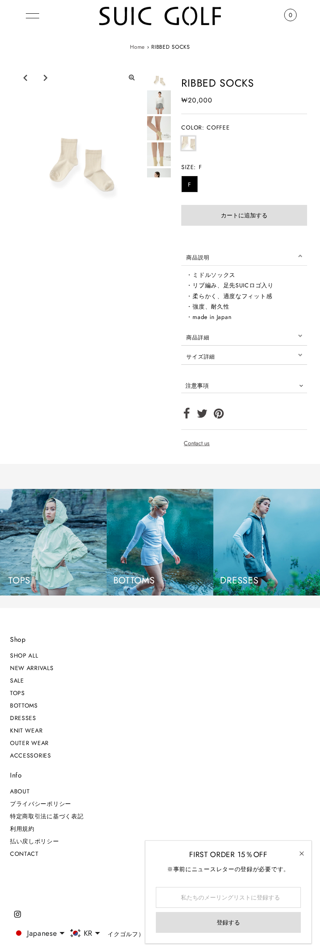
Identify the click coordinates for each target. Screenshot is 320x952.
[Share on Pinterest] (219, 415)
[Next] (45, 77)
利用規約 (22, 829)
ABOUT (20, 791)
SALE (17, 680)
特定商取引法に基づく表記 (46, 816)
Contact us (197, 443)
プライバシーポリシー (40, 804)
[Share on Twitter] (202, 415)
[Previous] (25, 77)
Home (137, 47)
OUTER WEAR (29, 743)
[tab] (244, 256)
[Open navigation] (32, 15)
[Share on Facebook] (186, 415)
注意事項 (197, 385)
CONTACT (24, 854)
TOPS (17, 693)
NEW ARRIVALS (31, 668)
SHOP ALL (24, 655)
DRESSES (23, 718)
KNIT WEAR (26, 730)
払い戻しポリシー (34, 841)
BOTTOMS (24, 705)
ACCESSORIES (30, 755)
